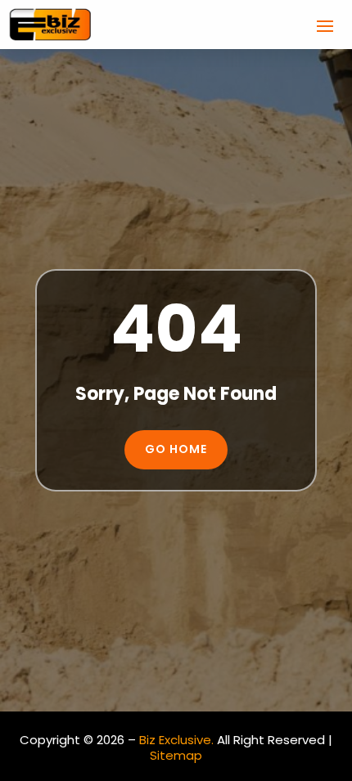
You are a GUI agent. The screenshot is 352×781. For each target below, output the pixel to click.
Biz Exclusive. (176, 739)
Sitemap (176, 755)
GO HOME (176, 449)
